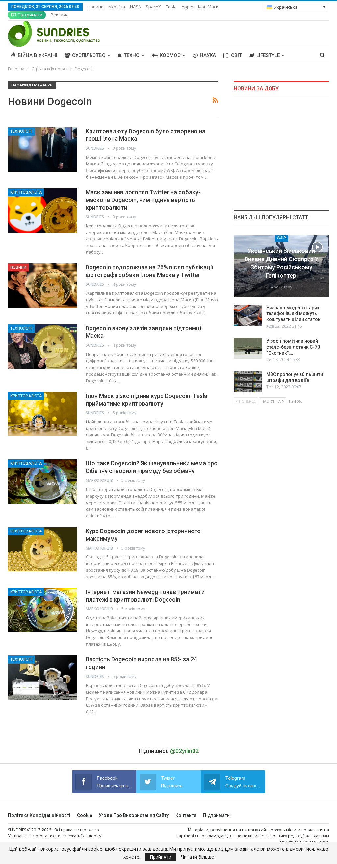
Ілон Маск (208, 7)
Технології (21, 131)
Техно (132, 55)
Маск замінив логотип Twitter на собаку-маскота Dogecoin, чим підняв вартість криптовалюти (143, 200)
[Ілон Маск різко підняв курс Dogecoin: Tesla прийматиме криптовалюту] (42, 414)
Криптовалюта (26, 192)
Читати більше (197, 857)
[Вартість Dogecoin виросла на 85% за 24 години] (42, 677)
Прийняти (160, 857)
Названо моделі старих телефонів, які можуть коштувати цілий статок (293, 313)
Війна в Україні (37, 55)
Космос (170, 55)
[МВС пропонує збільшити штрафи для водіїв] (248, 381)
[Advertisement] (281, 152)
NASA (135, 7)
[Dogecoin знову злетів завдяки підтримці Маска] (42, 346)
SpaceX (153, 7)
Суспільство (89, 55)
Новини (96, 7)
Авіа (281, 237)
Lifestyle (268, 55)
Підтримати (30, 15)
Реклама (60, 15)
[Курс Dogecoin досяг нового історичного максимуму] (42, 549)
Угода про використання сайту (134, 815)
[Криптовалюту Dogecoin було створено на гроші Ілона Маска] (42, 149)
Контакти (185, 815)
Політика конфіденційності (39, 815)
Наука (208, 55)
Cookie (84, 815)
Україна (117, 7)
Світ (236, 55)
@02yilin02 (184, 750)
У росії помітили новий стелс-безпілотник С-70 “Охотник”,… (293, 347)
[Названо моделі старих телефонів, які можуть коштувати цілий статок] (248, 315)
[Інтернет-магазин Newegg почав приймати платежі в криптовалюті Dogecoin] (42, 610)
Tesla (171, 7)
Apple (187, 7)
